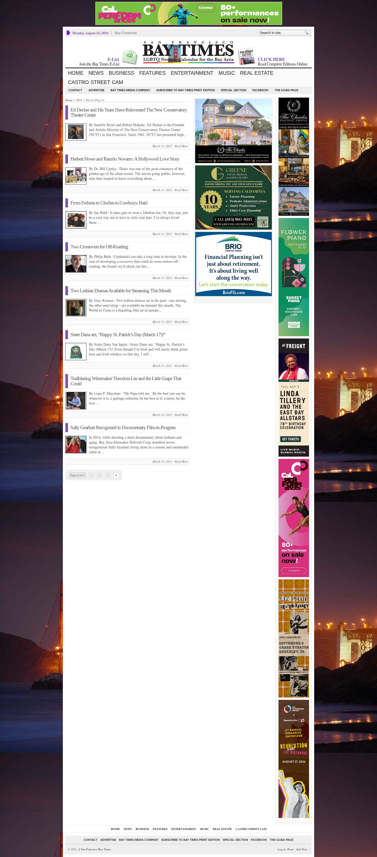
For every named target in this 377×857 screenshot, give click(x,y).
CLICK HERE (271, 59)
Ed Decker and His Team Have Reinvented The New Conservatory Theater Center (129, 112)
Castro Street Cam (95, 82)
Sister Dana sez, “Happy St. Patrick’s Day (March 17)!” (118, 334)
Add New (301, 849)
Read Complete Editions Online (282, 64)
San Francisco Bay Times (94, 849)
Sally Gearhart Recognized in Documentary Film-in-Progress (123, 427)
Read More (181, 146)
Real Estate (256, 73)
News (96, 73)
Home (75, 73)
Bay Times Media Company (130, 90)
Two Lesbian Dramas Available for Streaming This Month (121, 290)
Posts (290, 849)
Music (227, 73)
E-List (113, 59)
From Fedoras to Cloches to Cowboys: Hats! (109, 202)
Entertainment (192, 73)
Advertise (96, 90)
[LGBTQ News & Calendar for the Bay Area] (188, 52)
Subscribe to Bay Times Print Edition (185, 90)
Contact (75, 90)
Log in (282, 849)
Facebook (260, 90)
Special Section (233, 90)
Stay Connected (126, 32)
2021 (79, 100)
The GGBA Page (286, 90)
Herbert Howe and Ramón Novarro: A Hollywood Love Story (125, 159)
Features (152, 73)
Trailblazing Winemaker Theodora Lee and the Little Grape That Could (126, 381)
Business (121, 73)
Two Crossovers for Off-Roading (99, 246)
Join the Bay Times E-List (99, 64)
